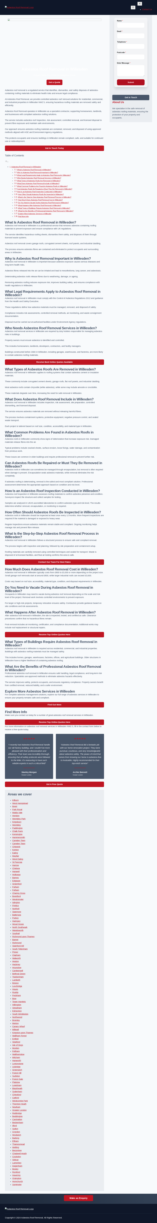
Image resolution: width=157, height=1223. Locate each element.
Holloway (16, 874)
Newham (16, 1107)
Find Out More (54, 705)
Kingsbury (16, 822)
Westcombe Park (20, 1101)
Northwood (17, 1017)
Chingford (16, 1095)
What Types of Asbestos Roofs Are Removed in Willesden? (38, 181)
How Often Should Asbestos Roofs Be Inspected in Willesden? (41, 194)
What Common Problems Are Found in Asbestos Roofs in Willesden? (42, 186)
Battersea (16, 915)
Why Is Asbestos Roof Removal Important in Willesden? (37, 172)
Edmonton (17, 1011)
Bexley (15, 1169)
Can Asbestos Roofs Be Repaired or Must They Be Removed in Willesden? (44, 189)
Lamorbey (16, 1163)
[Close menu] (139, 4)
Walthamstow (18, 1054)
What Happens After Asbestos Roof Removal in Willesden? (39, 205)
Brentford (16, 896)
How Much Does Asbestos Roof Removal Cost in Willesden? (40, 200)
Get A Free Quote (54, 784)
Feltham (16, 1051)
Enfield (15, 1039)
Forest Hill (16, 1073)
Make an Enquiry (78, 1198)
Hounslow (16, 967)
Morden (15, 1048)
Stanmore (16, 912)
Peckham (16, 995)
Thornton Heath (19, 1104)
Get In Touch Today (54, 148)
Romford (16, 1172)
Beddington (17, 1116)
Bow (14, 998)
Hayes (15, 989)
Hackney (16, 964)
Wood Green (18, 924)
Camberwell (17, 971)
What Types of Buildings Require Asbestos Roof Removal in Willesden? (44, 208)
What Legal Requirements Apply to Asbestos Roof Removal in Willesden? (44, 175)
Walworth (16, 958)
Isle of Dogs (17, 1045)
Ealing (15, 853)
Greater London (19, 1110)
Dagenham (17, 1166)
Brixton (15, 983)
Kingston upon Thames (22, 1033)
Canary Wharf (18, 1026)
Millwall (15, 1029)
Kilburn (15, 800)
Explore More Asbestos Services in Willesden (34, 214)
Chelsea (16, 868)
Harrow (15, 865)
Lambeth (16, 980)
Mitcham (16, 1057)
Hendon (15, 816)
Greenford (16, 884)
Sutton (15, 1129)
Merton (15, 1023)
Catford (15, 1098)
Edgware (16, 881)
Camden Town (18, 840)
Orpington (16, 1178)
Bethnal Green (18, 974)
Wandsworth (17, 930)
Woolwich (16, 1135)
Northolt (15, 909)
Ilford (14, 1126)
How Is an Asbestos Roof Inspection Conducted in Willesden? (39, 192)
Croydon (16, 1132)
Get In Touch (131, 97)
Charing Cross (18, 893)
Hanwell (16, 871)
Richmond (16, 943)
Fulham (15, 887)
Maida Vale (17, 812)
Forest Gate (17, 1079)
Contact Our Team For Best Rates (54, 562)
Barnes (15, 878)
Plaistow (16, 1082)
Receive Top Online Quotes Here (54, 634)
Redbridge (17, 1113)
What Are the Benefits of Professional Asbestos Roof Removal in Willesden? (45, 211)
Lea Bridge (17, 986)
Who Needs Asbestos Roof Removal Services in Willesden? (39, 178)
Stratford (16, 1042)
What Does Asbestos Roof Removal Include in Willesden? (38, 183)
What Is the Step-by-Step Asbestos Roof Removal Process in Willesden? (44, 197)
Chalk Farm (17, 831)
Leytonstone (17, 1064)
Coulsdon (16, 1157)
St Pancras (17, 862)
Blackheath (17, 1088)
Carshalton (17, 1119)
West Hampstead (20, 803)
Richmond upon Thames (23, 936)
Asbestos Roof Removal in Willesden (26, 167)
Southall (16, 933)
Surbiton (16, 1076)
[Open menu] (133, 7)
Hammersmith (18, 837)
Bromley (16, 1020)
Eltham (15, 1141)
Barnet (15, 940)
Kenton (15, 850)
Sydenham (17, 1091)
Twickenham (18, 977)
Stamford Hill (18, 946)
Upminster (16, 1184)
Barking (15, 1138)
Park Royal (17, 809)
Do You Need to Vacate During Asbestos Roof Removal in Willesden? (43, 203)
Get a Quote (54, 82)
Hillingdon (16, 1005)
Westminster (18, 899)
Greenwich (17, 1070)
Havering (16, 1175)
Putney (15, 918)
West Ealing (17, 859)
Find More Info (23, 216)
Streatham (17, 1008)
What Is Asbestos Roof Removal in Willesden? (34, 170)
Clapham (16, 955)
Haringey (16, 921)
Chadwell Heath (19, 1153)
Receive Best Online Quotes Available (54, 362)
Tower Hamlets (19, 1002)
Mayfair (15, 856)
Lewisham (16, 1085)
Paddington (17, 828)
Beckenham (17, 1122)
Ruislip (15, 992)
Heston (15, 961)
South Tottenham (20, 949)
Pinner (15, 952)
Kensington (17, 834)
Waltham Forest (19, 1036)
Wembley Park (19, 819)
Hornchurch (17, 1181)
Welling (15, 1147)
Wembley (16, 825)
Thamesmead (18, 1144)
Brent (14, 806)
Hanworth (16, 1060)
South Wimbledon (20, 1014)
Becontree (16, 1150)
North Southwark (19, 927)
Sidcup (15, 1160)
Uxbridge (16, 1067)
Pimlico (15, 905)
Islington (16, 902)
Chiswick (16, 847)
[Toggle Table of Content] (6, 162)
